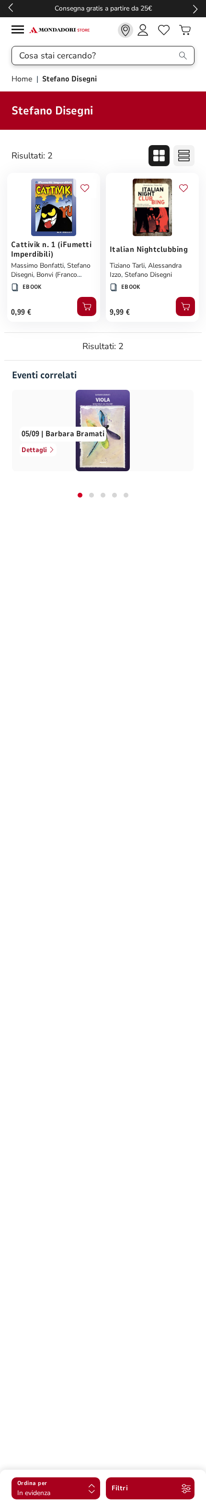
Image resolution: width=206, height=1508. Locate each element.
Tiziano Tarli (127, 265)
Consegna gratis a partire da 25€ (103, 8)
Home (22, 79)
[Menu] (20, 31)
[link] (125, 30)
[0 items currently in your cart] (185, 30)
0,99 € (21, 312)
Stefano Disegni (148, 274)
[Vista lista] (184, 155)
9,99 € (120, 312)
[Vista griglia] (159, 155)
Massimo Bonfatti (37, 265)
